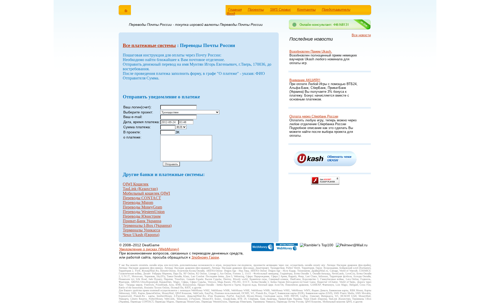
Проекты (256, 9)
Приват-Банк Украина (142, 221)
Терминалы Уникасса (141, 230)
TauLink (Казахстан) (140, 189)
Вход (231, 13)
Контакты (306, 9)
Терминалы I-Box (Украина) (147, 225)
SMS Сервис (280, 9)
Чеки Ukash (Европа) (141, 234)
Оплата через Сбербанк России (313, 116)
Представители (336, 9)
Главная (235, 9)
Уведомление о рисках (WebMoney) (149, 249)
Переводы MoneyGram (142, 207)
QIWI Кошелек (136, 184)
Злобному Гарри (205, 257)
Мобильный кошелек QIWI (146, 193)
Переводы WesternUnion (144, 211)
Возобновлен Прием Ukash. (310, 51)
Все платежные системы (149, 45)
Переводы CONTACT (142, 198)
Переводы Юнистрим (142, 216)
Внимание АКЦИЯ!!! (304, 80)
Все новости (361, 35)
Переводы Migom (138, 202)
